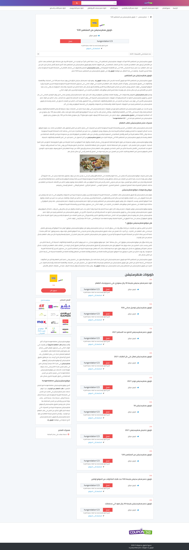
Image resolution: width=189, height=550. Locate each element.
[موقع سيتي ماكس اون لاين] (41, 322)
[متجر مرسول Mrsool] (54, 330)
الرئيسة (175, 8)
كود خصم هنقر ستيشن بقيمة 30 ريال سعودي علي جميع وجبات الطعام (123, 283)
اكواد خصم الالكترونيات (77, 8)
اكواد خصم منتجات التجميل (150, 8)
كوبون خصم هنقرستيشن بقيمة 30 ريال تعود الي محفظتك (128, 503)
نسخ (70, 41)
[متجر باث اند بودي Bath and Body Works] (53, 306)
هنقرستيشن (142, 16)
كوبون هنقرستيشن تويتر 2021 (139, 381)
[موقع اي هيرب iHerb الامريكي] (41, 330)
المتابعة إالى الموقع (93, 48)
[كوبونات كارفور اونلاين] (65, 306)
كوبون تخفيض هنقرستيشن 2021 (138, 430)
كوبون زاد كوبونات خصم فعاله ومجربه (141, 547)
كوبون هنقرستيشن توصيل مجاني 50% (136, 307)
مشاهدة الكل (45, 300)
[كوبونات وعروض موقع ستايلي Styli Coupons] (53, 322)
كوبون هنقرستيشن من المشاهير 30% (137, 454)
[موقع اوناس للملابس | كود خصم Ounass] (53, 314)
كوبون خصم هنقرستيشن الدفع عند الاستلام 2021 (132, 332)
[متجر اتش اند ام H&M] (41, 306)
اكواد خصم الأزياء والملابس (130, 8)
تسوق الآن (53, 290)
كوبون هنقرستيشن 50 (143, 405)
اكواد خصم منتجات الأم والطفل (97, 8)
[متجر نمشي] (65, 314)
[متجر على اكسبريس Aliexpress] (65, 322)
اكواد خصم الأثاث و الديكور (58, 8)
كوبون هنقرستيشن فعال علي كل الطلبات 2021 (133, 356)
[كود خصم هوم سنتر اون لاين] (41, 314)
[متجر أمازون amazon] (65, 330)
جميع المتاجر (166, 8)
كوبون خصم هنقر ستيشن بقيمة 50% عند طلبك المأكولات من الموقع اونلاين (121, 479)
